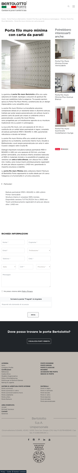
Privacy (3, 471)
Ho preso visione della (18, 291)
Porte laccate (45, 392)
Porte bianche (45, 397)
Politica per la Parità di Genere (12, 380)
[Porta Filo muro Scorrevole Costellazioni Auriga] (65, 116)
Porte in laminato (47, 390)
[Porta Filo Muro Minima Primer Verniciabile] (65, 49)
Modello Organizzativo (10, 376)
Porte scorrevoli (7, 388)
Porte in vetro (45, 395)
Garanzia (5, 413)
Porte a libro (6, 397)
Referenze (5, 372)
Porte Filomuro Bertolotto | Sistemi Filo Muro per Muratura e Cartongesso (33, 19)
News (3, 365)
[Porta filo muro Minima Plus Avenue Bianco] (65, 83)
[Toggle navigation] (73, 6)
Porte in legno (45, 388)
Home (4, 19)
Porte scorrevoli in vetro (10, 390)
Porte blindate (46, 399)
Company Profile (7, 367)
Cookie (9, 471)
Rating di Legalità (8, 382)
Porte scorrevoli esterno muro (12, 392)
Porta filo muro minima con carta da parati (29, 21)
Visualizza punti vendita (39, 341)
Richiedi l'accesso (8, 409)
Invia (33, 315)
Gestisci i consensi (20, 471)
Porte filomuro (7, 399)
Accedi (4, 407)
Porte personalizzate (48, 401)
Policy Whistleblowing (9, 378)
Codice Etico (6, 374)
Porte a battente (7, 395)
